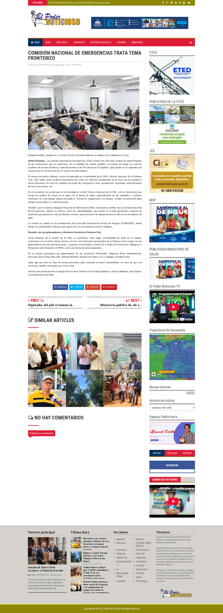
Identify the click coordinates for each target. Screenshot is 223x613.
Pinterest (110, 287)
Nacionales (142, 569)
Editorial (121, 553)
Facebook (61, 287)
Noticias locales (100, 42)
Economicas (142, 549)
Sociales (121, 581)
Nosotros (137, 42)
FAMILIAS (122, 557)
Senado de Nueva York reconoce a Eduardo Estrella (45, 569)
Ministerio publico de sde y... (121, 305)
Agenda (121, 539)
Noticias (61, 42)
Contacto (79, 42)
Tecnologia (141, 581)
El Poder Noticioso (111, 609)
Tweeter (78, 287)
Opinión (121, 42)
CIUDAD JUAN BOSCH (143, 544)
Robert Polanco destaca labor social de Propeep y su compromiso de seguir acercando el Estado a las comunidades (96, 587)
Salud (139, 577)
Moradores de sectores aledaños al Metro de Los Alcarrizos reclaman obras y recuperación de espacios (78, 3)
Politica (140, 573)
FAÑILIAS (141, 557)
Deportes (122, 549)
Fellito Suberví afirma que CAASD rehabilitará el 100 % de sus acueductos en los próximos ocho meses (95, 572)
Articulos (121, 543)
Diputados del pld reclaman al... (51, 305)
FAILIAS (140, 553)
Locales (140, 565)
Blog (48, 42)
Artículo (140, 539)
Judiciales (141, 561)
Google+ (94, 287)
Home (36, 42)
